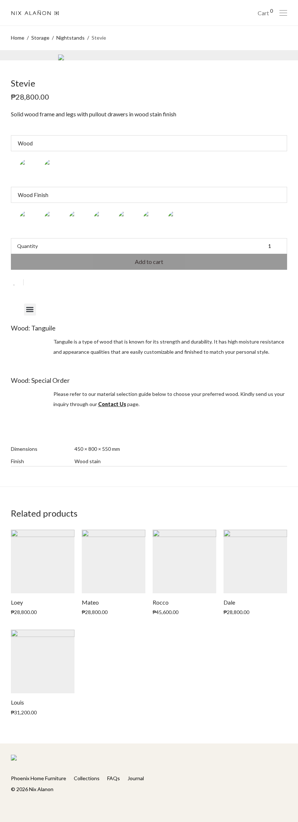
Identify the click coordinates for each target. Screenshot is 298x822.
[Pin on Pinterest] (52, 283)
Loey (17, 602)
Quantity (27, 246)
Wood (25, 143)
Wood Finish (33, 195)
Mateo (90, 602)
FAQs (113, 778)
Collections (87, 778)
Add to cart (149, 261)
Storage (40, 38)
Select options (23, 612)
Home (17, 38)
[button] (30, 310)
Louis (17, 702)
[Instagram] (24, 805)
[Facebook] (13, 805)
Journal (136, 778)
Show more (58, 612)
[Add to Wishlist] (17, 282)
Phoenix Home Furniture (38, 778)
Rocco (161, 602)
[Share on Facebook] (31, 283)
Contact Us (112, 404)
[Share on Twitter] (42, 283)
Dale (229, 602)
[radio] (29, 169)
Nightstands (70, 38)
